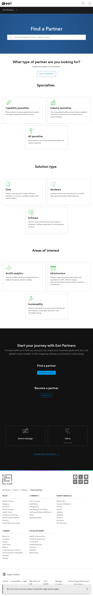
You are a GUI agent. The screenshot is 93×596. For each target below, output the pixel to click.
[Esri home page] (7, 3)
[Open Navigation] (90, 3)
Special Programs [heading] (37, 531)
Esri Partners (8, 10)
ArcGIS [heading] (5, 496)
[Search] (83, 3)
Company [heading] (6, 531)
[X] (80, 477)
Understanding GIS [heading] (64, 496)
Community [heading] (34, 496)
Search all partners (46, 73)
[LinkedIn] (86, 477)
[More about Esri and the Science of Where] (7, 480)
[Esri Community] (75, 482)
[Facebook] (75, 477)
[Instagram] (80, 482)
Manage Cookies (58, 583)
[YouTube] (86, 482)
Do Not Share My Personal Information (78, 583)
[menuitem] (16, 501)
